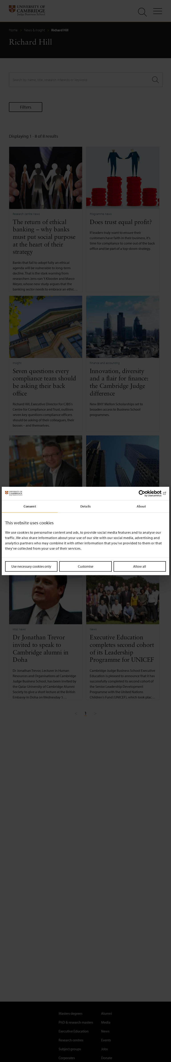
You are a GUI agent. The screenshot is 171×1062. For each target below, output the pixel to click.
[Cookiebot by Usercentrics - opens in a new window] (146, 493)
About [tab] (141, 506)
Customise (85, 566)
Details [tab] (85, 506)
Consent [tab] (30, 506)
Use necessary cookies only (31, 566)
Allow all (139, 566)
